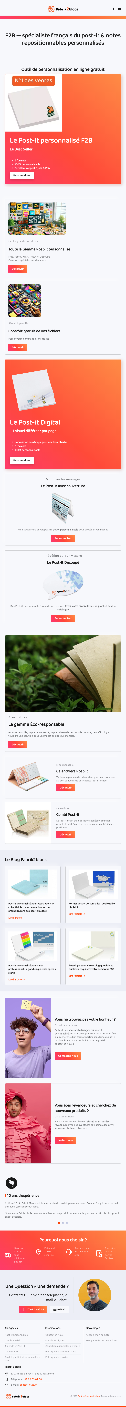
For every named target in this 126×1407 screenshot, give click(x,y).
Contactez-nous (68, 1056)
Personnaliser (21, 175)
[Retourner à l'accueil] (63, 9)
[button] (6, 9)
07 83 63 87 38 (35, 1309)
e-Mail (61, 1309)
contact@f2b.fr (28, 1385)
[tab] (59, 1223)
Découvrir (18, 269)
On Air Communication (89, 1396)
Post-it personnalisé (16, 1335)
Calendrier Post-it (15, 1346)
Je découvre (65, 1140)
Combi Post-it (13, 1340)
